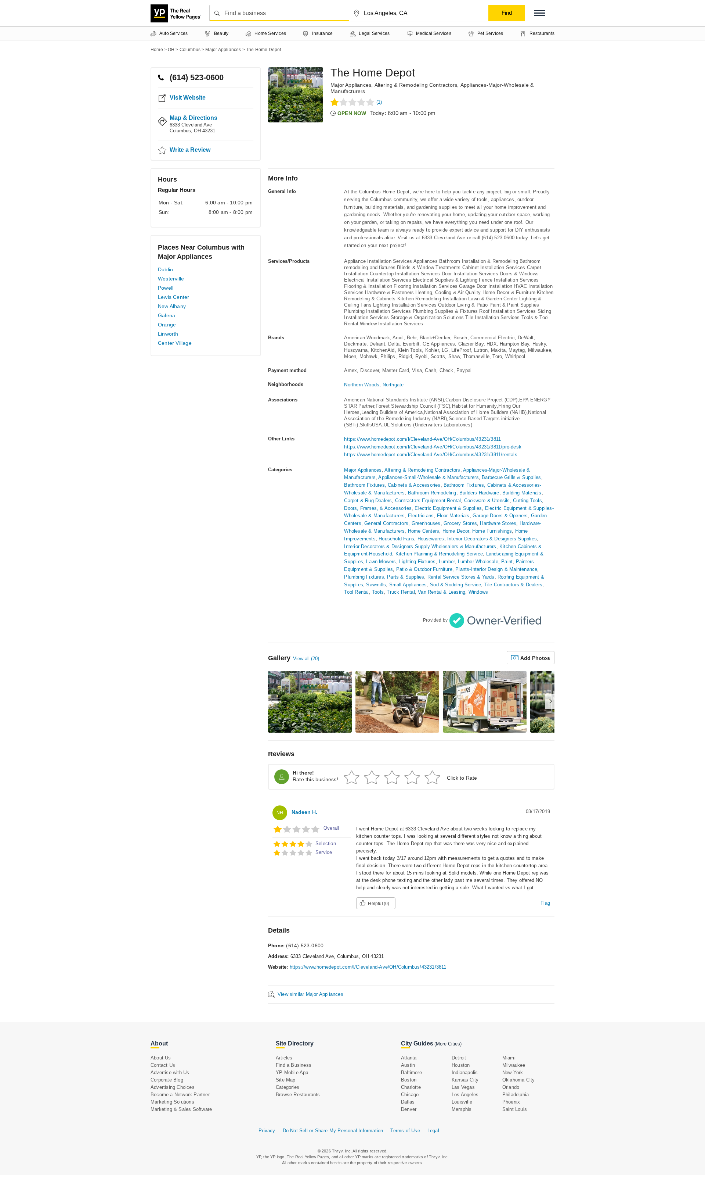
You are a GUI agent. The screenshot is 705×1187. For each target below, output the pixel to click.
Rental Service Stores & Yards (461, 577)
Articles (284, 1058)
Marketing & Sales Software (181, 1109)
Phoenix (511, 1102)
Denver (408, 1109)
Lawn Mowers (381, 561)
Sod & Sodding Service (455, 584)
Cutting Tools (527, 500)
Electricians (421, 515)
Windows (478, 592)
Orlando (510, 1087)
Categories (287, 1087)
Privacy (266, 1130)
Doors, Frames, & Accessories (378, 508)
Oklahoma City (518, 1080)
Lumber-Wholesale (478, 561)
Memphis (461, 1109)
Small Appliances (408, 584)
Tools (378, 592)
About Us (161, 1058)
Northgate (393, 384)
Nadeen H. (304, 812)
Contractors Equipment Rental (428, 500)
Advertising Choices (173, 1087)
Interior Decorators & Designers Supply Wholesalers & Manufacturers (420, 546)
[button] (539, 13)
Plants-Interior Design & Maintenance (496, 569)
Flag (545, 903)
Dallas (408, 1102)
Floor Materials (453, 515)
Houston (461, 1065)
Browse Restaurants (298, 1094)
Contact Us (163, 1065)
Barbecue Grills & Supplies (511, 477)
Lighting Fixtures (417, 561)
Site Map (286, 1080)
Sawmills (376, 584)
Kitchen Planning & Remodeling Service (439, 554)
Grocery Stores (460, 523)
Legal (433, 1130)
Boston (408, 1080)
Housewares (430, 538)
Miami (509, 1058)
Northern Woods (361, 384)
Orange (167, 325)
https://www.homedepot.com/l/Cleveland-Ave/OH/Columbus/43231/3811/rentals (430, 454)
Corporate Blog (167, 1080)
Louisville (462, 1102)
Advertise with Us (170, 1072)
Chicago (410, 1094)
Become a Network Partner (180, 1094)
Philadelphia (515, 1094)
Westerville (171, 279)
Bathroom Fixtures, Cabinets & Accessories (392, 485)
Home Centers (423, 531)
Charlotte (411, 1087)
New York (512, 1072)
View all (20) (306, 658)
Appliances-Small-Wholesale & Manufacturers (428, 477)
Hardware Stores (498, 523)
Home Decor (455, 531)
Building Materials (522, 493)
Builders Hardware (479, 493)
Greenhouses (426, 523)
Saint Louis (514, 1109)
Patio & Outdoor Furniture (424, 569)
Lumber (447, 561)
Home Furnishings (492, 531)
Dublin (165, 269)
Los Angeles (465, 1094)
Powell (165, 288)
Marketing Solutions (172, 1102)
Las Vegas (463, 1087)
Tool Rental (356, 592)
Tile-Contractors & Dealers (513, 584)
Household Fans (396, 538)
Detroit (459, 1058)
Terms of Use (405, 1130)
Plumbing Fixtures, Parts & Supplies (384, 577)
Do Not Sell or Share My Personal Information (333, 1130)
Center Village (175, 343)
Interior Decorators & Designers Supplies (492, 538)
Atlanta (408, 1058)
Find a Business (293, 1065)
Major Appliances (350, 85)
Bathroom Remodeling (432, 493)
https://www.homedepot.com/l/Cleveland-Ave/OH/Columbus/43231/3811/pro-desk (432, 447)
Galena (166, 315)
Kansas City (465, 1080)
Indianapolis (465, 1072)
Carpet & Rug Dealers (368, 500)
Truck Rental (401, 592)
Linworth (168, 334)
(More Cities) (448, 1044)
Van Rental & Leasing (441, 592)
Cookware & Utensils (487, 500)
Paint (507, 561)
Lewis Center (173, 297)
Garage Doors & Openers (500, 515)
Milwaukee (513, 1065)
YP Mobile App (292, 1072)
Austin (408, 1065)
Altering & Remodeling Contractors (416, 85)
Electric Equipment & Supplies (448, 508)
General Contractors (386, 523)
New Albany (172, 306)
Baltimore (411, 1072)
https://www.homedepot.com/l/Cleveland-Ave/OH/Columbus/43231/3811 (422, 439)
